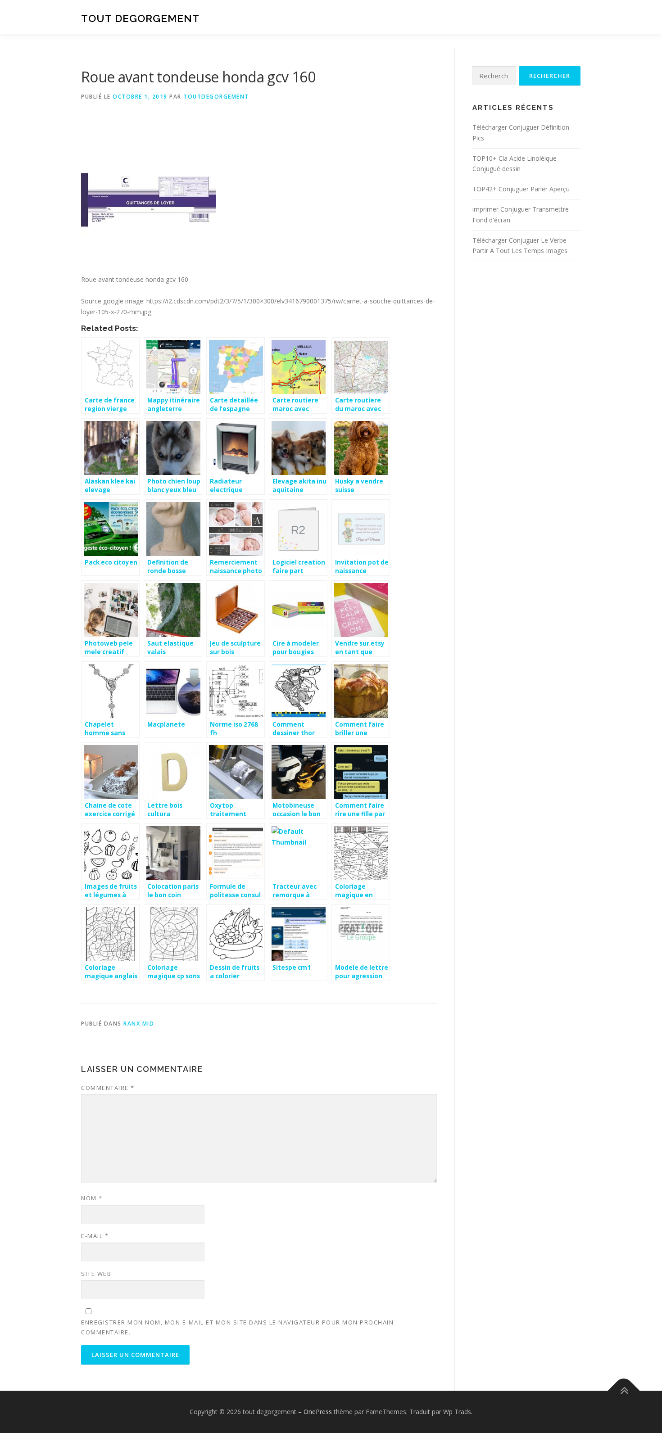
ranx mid (138, 1023)
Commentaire (108, 1088)
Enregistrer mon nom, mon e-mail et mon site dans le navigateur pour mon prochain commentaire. (237, 1327)
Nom (92, 1198)
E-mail (95, 1236)
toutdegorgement (216, 96)
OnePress (318, 1411)
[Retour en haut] (624, 1391)
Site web (96, 1274)
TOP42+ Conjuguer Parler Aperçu (521, 189)
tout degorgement (140, 18)
